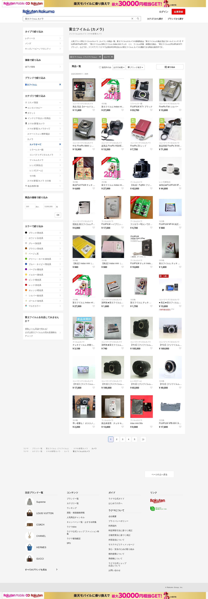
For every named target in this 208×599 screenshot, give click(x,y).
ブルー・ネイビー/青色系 (39, 264)
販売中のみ (106, 67)
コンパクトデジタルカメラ (83, 103)
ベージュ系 (33, 253)
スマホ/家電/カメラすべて (38, 128)
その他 (104, 103)
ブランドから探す (176, 18)
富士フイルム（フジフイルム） (84, 56)
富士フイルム (31, 84)
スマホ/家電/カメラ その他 (39, 180)
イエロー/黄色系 (35, 274)
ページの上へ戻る (159, 474)
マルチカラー (34, 305)
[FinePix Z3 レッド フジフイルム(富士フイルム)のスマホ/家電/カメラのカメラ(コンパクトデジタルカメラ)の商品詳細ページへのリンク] (141, 129)
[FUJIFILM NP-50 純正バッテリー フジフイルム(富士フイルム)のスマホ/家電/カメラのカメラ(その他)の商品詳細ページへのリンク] (170, 207)
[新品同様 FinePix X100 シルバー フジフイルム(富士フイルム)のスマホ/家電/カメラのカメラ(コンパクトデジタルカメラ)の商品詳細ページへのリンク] (170, 129)
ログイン (163, 11)
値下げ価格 (30, 66)
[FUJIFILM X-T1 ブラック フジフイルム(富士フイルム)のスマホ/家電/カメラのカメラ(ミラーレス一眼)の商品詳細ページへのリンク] (141, 90)
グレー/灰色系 (34, 243)
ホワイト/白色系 (35, 238)
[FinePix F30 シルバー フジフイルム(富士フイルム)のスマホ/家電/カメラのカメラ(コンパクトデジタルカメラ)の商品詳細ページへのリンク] (170, 90)
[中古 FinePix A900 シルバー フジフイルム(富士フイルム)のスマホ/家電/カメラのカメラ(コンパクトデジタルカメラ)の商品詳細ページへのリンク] (84, 129)
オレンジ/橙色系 (35, 290)
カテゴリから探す (155, 18)
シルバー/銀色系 (35, 295)
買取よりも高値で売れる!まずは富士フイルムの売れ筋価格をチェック (41, 332)
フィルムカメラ (136, 182)
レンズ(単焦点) (164, 182)
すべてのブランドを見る (36, 569)
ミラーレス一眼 (136, 103)
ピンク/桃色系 (34, 279)
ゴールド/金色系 (35, 300)
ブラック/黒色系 (35, 232)
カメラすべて (35, 144)
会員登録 (178, 11)
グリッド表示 (136, 67)
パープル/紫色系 (35, 269)
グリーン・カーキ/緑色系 (39, 258)
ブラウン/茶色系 (35, 248)
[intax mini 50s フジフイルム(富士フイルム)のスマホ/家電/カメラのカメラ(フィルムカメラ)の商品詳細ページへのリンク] (141, 406)
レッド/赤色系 (34, 285)
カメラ (107, 56)
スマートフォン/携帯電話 (38, 133)
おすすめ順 (118, 67)
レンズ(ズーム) (136, 381)
